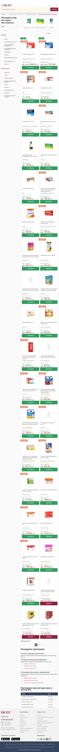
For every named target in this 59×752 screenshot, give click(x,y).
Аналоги (48, 603)
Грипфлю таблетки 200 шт (30, 678)
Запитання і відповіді (42, 726)
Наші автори (23, 724)
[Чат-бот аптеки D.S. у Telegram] (47, 739)
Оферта (22, 732)
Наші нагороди (23, 717)
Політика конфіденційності (26, 728)
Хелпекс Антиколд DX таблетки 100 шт (34, 682)
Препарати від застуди (31, 14)
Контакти (22, 726)
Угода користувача (24, 730)
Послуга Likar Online (42, 730)
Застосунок (39, 724)
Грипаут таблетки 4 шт (29, 663)
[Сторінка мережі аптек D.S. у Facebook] (38, 739)
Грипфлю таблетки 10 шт (30, 666)
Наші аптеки (40, 719)
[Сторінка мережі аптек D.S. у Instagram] (41, 739)
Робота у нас (23, 722)
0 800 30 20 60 (7, 719)
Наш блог (39, 715)
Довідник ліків (40, 732)
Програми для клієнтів (42, 720)
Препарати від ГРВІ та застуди (16, 14)
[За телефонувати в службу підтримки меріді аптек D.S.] (49, 6)
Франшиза (22, 720)
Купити (31, 67)
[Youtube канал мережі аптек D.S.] (44, 739)
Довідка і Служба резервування (44, 722)
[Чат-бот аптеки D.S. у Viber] (49, 739)
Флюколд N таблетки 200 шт (31, 680)
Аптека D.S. (3, 14)
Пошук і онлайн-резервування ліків (45, 717)
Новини (22, 719)
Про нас (22, 715)
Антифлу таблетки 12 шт (30, 668)
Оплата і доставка (41, 728)
